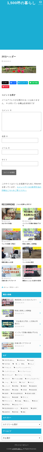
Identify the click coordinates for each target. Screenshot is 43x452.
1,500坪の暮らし (21, 3)
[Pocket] (5, 86)
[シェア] (13, 82)
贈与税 (16, 412)
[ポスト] (5, 82)
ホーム (6, 287)
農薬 (24, 412)
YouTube (7, 364)
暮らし (27, 401)
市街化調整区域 (17, 393)
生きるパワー (18, 404)
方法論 (19, 401)
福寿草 (34, 408)
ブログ (23, 382)
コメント (7, 110)
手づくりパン (8, 401)
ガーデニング (8, 375)
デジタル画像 (18, 379)
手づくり (25, 397)
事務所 (25, 386)
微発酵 (16, 397)
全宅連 (25, 390)
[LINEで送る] (34, 82)
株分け (36, 401)
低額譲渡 (34, 386)
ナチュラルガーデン (33, 379)
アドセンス (7, 367)
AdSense (22, 360)
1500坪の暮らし (9, 360)
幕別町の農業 (31, 393)
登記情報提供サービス (11, 408)
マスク (32, 382)
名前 (5, 136)
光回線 (16, 390)
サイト (4, 160)
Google (31, 360)
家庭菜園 (34, 390)
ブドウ (15, 382)
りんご (32, 364)
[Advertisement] (21, 28)
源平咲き (7, 404)
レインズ (7, 386)
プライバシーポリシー (21, 445)
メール (6, 148)
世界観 (16, 386)
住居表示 (7, 390)
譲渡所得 (7, 412)
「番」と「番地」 (20, 364)
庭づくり (7, 397)
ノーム (6, 382)
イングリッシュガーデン (23, 367)
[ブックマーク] (22, 82)
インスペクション (9, 371)
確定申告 (25, 408)
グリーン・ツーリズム (24, 375)
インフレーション (25, 371)
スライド (7, 379)
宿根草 (6, 393)
